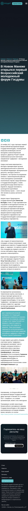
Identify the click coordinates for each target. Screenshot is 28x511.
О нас (3, 465)
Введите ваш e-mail (10, 443)
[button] (10, 389)
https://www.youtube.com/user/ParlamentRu (14, 414)
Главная (3, 59)
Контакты (4, 474)
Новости (9, 59)
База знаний (5, 471)
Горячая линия (17, 3)
